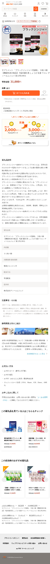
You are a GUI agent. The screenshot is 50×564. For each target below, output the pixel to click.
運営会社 (25, 538)
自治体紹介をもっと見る (36, 354)
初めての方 (45, 16)
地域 (25, 16)
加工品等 (21, 505)
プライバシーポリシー (11, 538)
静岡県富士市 (10, 21)
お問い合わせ (42, 543)
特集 (35, 16)
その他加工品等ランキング (10, 518)
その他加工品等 (32, 505)
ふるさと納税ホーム (8, 505)
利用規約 (6, 543)
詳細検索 (44, 9)
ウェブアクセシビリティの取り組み (23, 543)
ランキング (15, 16)
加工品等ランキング (35, 515)
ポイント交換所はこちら (27, 143)
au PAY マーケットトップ (25, 548)
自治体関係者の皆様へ (38, 538)
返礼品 (5, 16)
